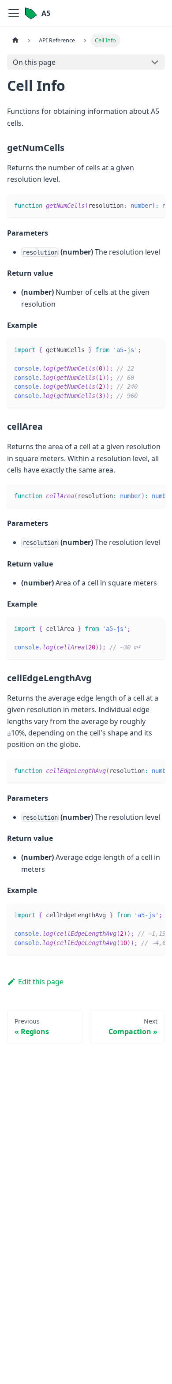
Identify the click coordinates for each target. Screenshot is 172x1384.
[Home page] (15, 40)
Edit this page (41, 981)
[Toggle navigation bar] (13, 13)
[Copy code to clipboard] (154, 205)
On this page (34, 62)
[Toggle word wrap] (138, 205)
